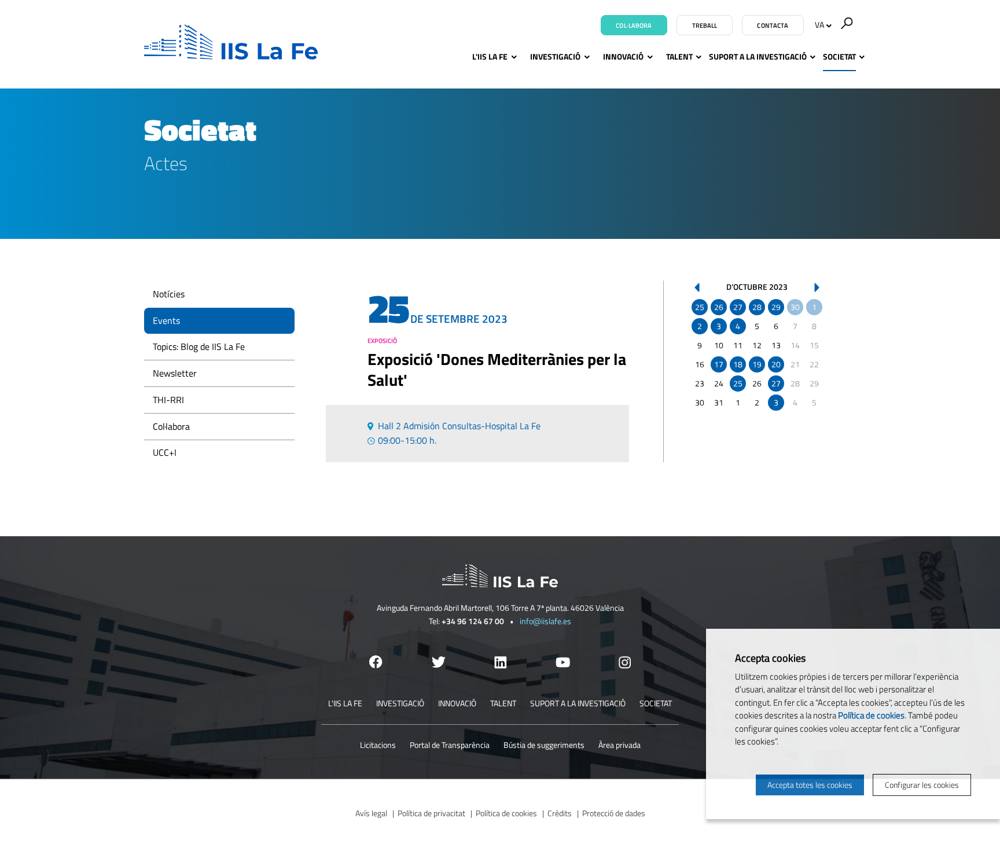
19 (757, 364)
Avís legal (371, 813)
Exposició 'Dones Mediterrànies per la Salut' (496, 369)
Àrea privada (619, 745)
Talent (679, 56)
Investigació (555, 56)
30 (795, 307)
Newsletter (175, 373)
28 (757, 307)
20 (776, 364)
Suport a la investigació (758, 56)
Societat (839, 56)
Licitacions (378, 745)
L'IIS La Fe (490, 56)
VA (819, 25)
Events (166, 320)
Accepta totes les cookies (809, 785)
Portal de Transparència (450, 745)
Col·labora (634, 25)
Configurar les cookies (922, 785)
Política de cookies (506, 813)
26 (718, 307)
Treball (705, 25)
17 (718, 364)
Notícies (169, 294)
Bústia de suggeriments (543, 745)
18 (737, 364)
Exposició (382, 340)
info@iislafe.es (545, 621)
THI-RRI (168, 400)
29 (776, 307)
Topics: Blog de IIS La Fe (199, 346)
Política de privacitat (431, 813)
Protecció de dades (613, 813)
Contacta (772, 25)
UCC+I (165, 452)
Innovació (623, 56)
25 (699, 307)
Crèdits (559, 813)
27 (737, 307)
